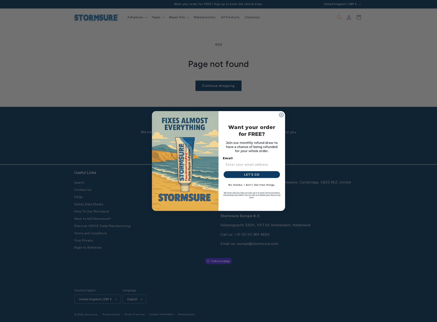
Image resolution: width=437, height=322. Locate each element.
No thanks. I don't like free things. (251, 184)
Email (228, 158)
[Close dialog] (281, 115)
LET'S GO (251, 174)
